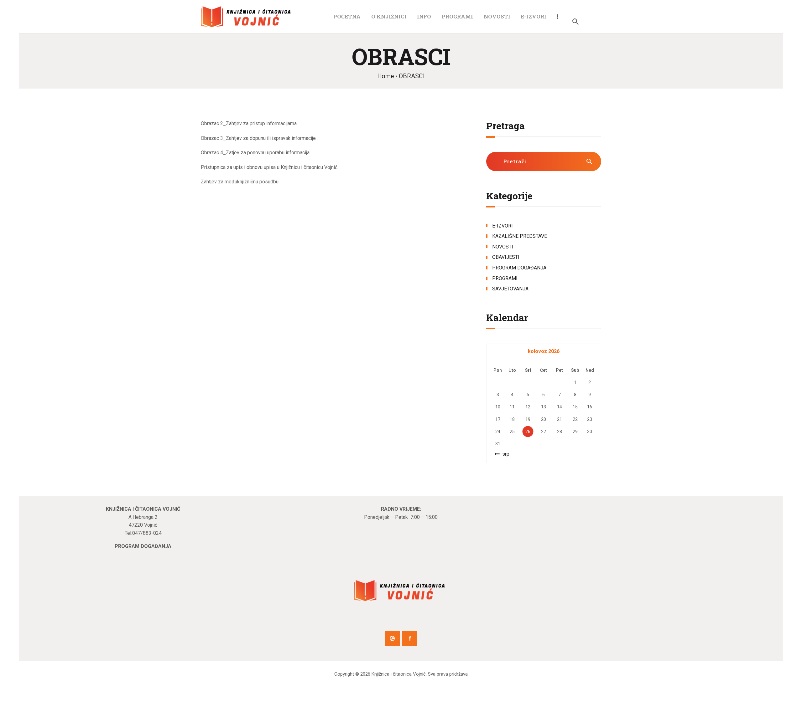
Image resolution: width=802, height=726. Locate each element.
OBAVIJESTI (505, 257)
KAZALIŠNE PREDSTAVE (519, 236)
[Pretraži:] (543, 162)
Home (385, 76)
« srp (503, 454)
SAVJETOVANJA (510, 289)
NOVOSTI (502, 247)
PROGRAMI (505, 278)
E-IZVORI (502, 226)
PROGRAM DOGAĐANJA (519, 268)
